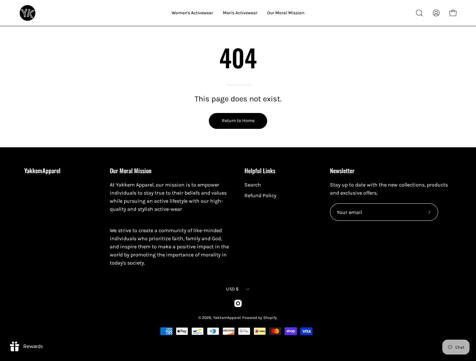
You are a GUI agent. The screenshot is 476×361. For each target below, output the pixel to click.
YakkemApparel (42, 171)
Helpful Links (259, 170)
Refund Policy (260, 195)
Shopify (270, 317)
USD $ (232, 289)
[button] (419, 13)
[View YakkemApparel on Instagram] (238, 303)
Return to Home (238, 120)
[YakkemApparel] (27, 13)
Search (252, 185)
